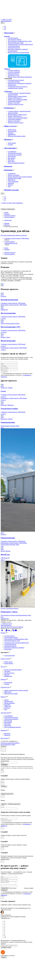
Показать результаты (7, 793)
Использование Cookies (8, 744)
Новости (10, 185)
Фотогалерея (12, 143)
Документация (10, 148)
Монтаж (6, 674)
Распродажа (8, 91)
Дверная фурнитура (14, 47)
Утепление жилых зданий (16, 80)
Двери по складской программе (17, 99)
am (5, 27)
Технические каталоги (15, 153)
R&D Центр (11, 180)
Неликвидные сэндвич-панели (17, 96)
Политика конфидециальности (10, 743)
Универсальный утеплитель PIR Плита (16, 642)
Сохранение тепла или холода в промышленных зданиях (17, 87)
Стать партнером (13, 181)
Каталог (7, 36)
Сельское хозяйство (14, 70)
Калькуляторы (12, 131)
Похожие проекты (9, 215)
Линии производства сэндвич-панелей (20, 176)
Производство (5, 687)
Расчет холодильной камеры (13, 669)
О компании (11, 173)
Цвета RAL (11, 161)
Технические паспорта (15, 155)
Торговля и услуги (13, 75)
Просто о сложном (13, 175)
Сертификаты (12, 151)
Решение (7, 214)
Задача (6, 212)
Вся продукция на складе (15, 104)
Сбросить (4, 786)
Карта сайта (4, 738)
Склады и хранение (14, 72)
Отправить (4, 371)
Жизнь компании (9, 703)
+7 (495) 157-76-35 (6, 623)
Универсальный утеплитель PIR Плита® (20, 44)
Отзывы (10, 144)
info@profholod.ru (6, 21)
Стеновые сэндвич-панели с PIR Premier (16, 238)
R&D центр (7, 692)
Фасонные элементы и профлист (18, 49)
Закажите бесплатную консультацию (12, 627)
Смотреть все (5, 618)
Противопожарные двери (16, 43)
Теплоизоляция (12, 51)
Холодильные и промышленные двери (20, 41)
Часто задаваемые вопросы (16, 163)
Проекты (8, 139)
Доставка (11, 133)
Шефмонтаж (12, 134)
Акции (6, 700)
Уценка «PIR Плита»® (15, 98)
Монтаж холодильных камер (16, 136)
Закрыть (3, 957)
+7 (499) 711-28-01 (6, 19)
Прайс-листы (12, 129)
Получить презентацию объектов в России (14, 235)
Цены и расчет (5, 658)
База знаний (11, 158)
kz (5, 29)
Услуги (3, 666)
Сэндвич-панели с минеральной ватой (10, 242)
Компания (8, 170)
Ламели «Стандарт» (14, 102)
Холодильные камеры (14, 39)
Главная (6, 223)
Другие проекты (9, 217)
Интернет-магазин (11, 190)
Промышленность (13, 73)
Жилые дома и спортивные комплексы (20, 77)
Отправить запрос (6, 820)
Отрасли (7, 69)
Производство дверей (14, 178)
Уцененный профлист (14, 101)
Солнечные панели (14, 46)
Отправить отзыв (6, 947)
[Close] (3, 749)
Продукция (9, 33)
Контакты (8, 166)
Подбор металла (9, 673)
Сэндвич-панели (13, 38)
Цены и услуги (10, 126)
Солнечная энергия (14, 81)
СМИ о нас (7, 706)
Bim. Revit (11, 159)
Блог (9, 186)
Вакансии (11, 183)
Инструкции (12, 156)
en (5, 26)
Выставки (7, 704)
